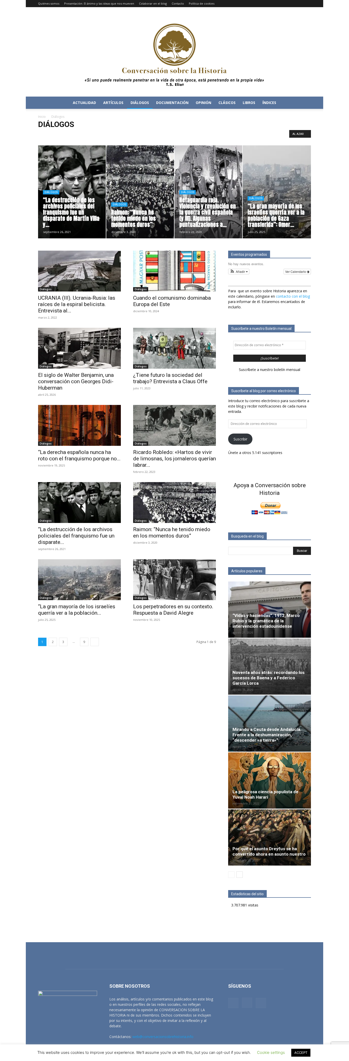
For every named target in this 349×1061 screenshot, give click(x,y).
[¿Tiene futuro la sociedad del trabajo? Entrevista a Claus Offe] (174, 348)
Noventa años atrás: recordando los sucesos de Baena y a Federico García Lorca (268, 678)
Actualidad (84, 102)
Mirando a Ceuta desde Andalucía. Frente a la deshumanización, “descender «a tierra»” (266, 735)
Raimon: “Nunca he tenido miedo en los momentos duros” (171, 532)
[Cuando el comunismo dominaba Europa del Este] (174, 271)
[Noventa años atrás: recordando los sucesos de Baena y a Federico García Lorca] (269, 666)
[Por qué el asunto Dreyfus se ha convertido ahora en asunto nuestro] (269, 837)
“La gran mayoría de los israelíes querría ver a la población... (76, 609)
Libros (249, 102)
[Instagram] (299, 3)
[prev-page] (231, 874)
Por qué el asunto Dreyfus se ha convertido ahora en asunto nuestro (269, 851)
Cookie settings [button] (271, 1052)
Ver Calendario (296, 271)
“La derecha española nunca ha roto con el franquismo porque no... (79, 455)
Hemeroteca (197, 135)
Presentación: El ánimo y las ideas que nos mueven (99, 3)
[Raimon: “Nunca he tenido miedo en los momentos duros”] (174, 502)
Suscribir (240, 439)
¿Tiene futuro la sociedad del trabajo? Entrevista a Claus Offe (170, 378)
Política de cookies (201, 3)
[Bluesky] (307, 3)
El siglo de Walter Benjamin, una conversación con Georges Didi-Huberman (76, 381)
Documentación (173, 135)
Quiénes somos (48, 3)
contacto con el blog (293, 296)
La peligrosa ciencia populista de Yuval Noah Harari (265, 794)
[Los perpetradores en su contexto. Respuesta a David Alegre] (174, 579)
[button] (305, 103)
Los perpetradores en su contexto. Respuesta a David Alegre (173, 609)
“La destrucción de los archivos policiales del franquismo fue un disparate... (76, 535)
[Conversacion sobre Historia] (174, 52)
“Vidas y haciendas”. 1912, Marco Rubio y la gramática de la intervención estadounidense (266, 621)
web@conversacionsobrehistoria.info (162, 1036)
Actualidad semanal (73, 135)
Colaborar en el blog (153, 3)
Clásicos (227, 102)
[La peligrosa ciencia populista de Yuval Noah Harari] (269, 780)
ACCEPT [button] (300, 1053)
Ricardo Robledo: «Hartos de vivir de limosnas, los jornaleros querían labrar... (174, 458)
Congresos (132, 135)
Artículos (113, 102)
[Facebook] (290, 3)
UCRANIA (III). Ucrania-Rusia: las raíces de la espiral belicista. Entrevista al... (76, 304)
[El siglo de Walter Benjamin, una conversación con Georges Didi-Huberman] (79, 348)
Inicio (42, 116)
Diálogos (140, 102)
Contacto (178, 3)
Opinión (203, 102)
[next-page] (94, 642)
